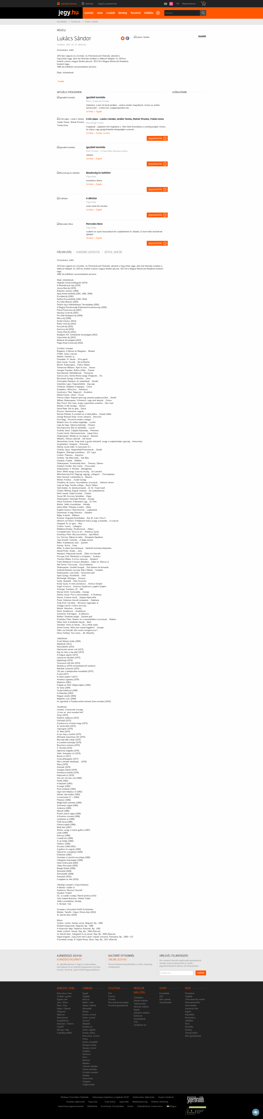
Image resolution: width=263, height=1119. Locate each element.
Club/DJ (60, 1027)
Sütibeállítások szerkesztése (150, 1106)
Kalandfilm (189, 1014)
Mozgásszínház (89, 1045)
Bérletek (89, 3)
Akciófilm (189, 1027)
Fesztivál (114, 988)
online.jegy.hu (117, 959)
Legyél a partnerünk (107, 3)
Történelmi (138, 997)
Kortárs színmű (103, 133)
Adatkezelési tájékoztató (143, 1097)
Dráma (85, 1011)
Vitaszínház (87, 1078)
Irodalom (86, 1051)
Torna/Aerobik (165, 1002)
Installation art (140, 1025)
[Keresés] (203, 13)
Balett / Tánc (88, 1002)
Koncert (111, 996)
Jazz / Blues (62, 1002)
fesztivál (136, 13)
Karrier (130, 1106)
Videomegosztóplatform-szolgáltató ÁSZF (110, 1097)
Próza (85, 1039)
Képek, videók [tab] (113, 252)
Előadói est (87, 1027)
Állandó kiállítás (141, 1000)
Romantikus (190, 1018)
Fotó (136, 1022)
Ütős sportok (165, 999)
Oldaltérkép (92, 1106)
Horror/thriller (190, 1005)
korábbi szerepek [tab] (88, 252)
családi (110, 13)
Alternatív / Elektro (65, 1024)
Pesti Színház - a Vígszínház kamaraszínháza (106, 151)
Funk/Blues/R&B (64, 1033)
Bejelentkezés (189, 3)
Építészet (138, 1016)
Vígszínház (91, 176)
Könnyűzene (62, 1018)
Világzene (61, 1011)
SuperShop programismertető (71, 1106)
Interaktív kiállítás (142, 1013)
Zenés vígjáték (89, 1030)
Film (110, 993)
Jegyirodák (124, 1102)
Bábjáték (86, 1024)
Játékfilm (189, 1021)
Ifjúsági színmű (89, 1048)
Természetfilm (191, 1033)
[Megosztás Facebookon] (127, 38)
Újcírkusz (86, 1054)
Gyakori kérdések (166, 1097)
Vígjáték (86, 996)
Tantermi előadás (90, 1066)
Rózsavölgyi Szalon (95, 123)
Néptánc (86, 1063)
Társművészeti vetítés (195, 999)
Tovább (61, 81)
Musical (85, 999)
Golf (161, 996)
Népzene (61, 1014)
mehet (200, 973)
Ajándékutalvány (69, 3)
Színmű (85, 1021)
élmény (122, 13)
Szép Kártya (110, 1102)
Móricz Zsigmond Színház (97, 101)
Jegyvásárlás (155, 138)
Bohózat (86, 1060)
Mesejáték (87, 1008)
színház (88, 13)
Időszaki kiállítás (141, 1007)
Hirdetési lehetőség (159, 1102)
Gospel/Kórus (63, 1021)
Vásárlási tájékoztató (75, 1102)
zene (100, 13)
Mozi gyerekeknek (193, 1036)
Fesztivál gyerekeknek (118, 1005)
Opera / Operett (64, 1008)
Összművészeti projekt (118, 1002)
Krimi (84, 1057)
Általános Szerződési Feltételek (75, 1097)
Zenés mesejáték (90, 1042)
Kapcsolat (92, 1102)
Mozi (188, 988)
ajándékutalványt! (69, 959)
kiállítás (148, 13)
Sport (163, 988)
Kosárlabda (164, 993)
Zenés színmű (88, 1018)
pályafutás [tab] (64, 252)
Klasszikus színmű (90, 1036)
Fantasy (188, 1030)
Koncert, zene (66, 988)
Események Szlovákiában (112, 1106)
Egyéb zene (62, 999)
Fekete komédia (89, 1069)
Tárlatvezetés (140, 1004)
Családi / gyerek (64, 996)
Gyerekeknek (140, 1019)
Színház (89, 111)
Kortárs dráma (88, 1033)
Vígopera (86, 1081)
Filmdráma (189, 993)
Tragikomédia (88, 1084)
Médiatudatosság (139, 1102)
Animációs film (191, 1008)
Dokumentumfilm (192, 1002)
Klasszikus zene (64, 993)
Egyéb (99, 111)
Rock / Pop (62, 1005)
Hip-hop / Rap (63, 1030)
